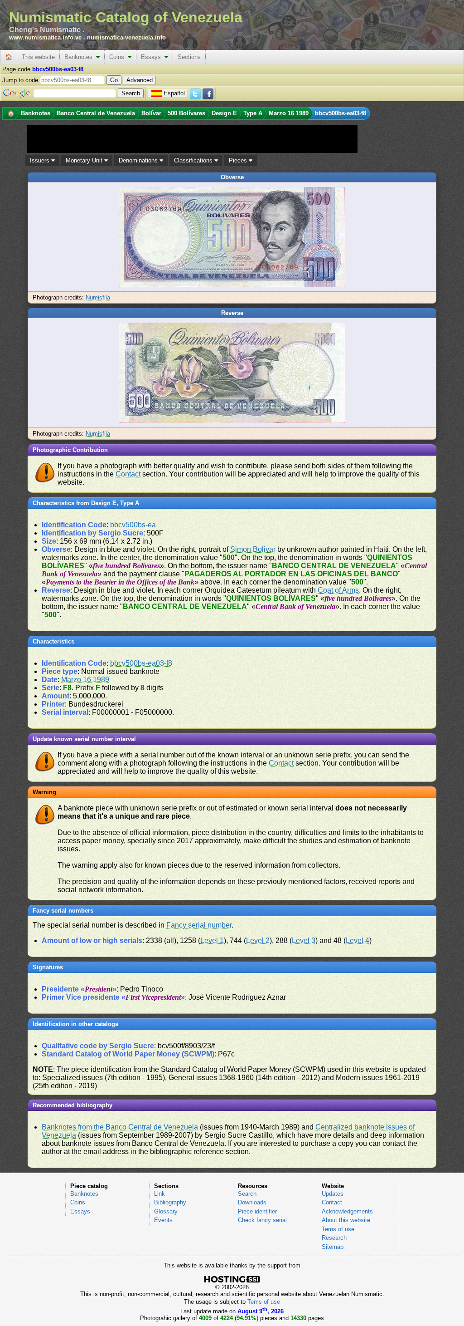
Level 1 (212, 940)
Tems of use (338, 1229)
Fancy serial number (199, 925)
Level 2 (258, 940)
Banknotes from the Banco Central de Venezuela (120, 1127)
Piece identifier (257, 1211)
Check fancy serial (262, 1220)
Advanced (139, 80)
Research (334, 1237)
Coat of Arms (338, 590)
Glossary (166, 1211)
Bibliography (170, 1202)
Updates (332, 1193)
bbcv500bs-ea (133, 525)
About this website (346, 1220)
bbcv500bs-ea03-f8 (141, 663)
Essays (152, 57)
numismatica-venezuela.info (126, 37)
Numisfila (98, 297)
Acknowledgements (347, 1211)
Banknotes (80, 57)
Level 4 (357, 940)
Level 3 (303, 940)
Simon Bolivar (253, 549)
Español (174, 93)
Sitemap (332, 1246)
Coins (118, 57)
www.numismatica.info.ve (45, 37)
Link (159, 1193)
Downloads (252, 1202)
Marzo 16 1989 (85, 679)
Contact (128, 474)
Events (163, 1220)
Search (247, 1193)
